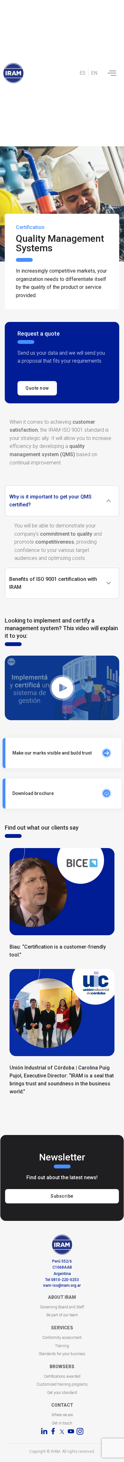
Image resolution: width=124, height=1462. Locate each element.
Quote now (37, 388)
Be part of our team (62, 1315)
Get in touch (62, 1423)
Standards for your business (62, 1354)
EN (94, 73)
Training (62, 1346)
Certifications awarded (62, 1376)
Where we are (62, 1415)
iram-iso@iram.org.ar (62, 1285)
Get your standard (62, 1392)
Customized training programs (62, 1384)
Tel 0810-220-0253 (62, 1280)
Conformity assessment (62, 1337)
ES (82, 73)
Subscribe (62, 1196)
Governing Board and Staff (62, 1307)
